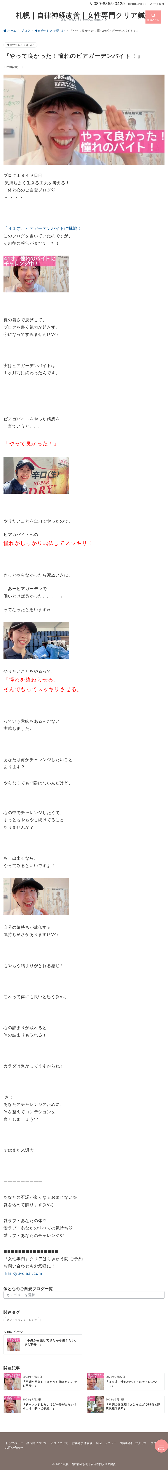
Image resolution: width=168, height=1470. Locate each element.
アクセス (158, 4)
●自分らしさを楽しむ (20, 44)
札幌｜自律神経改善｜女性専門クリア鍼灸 (84, 15)
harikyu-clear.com (23, 1273)
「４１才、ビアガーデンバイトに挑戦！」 (45, 228)
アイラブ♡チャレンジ (23, 1319)
